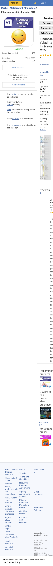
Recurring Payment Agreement (24, 485)
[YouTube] (35, 529)
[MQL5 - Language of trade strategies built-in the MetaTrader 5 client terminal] (4, 3)
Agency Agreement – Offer (24, 494)
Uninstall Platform (9, 548)
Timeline (23, 473)
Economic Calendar (38, 508)
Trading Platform (11, 472)
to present (16, 125)
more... (43, 129)
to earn (15, 118)
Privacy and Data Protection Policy (24, 504)
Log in (43, 3)
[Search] (35, 3)
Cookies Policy (23, 512)
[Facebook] (35, 524)
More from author (19, 67)
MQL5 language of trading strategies (9, 510)
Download (11, 535)
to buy (15, 94)
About (22, 469)
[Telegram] (40, 524)
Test (9, 109)
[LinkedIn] (40, 529)
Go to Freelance (18, 85)
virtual (10, 104)
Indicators (44, 64)
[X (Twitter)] (45, 524)
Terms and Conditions (24, 478)
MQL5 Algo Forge (8, 528)
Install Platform (9, 542)
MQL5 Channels (38, 493)
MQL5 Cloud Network (9, 520)
